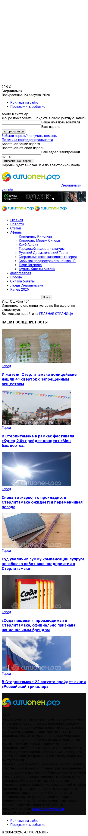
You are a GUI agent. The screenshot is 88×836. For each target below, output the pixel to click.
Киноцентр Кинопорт (35, 236)
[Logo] (18, 213)
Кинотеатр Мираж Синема (39, 240)
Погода (16, 277)
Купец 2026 (19, 289)
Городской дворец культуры (42, 249)
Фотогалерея (20, 273)
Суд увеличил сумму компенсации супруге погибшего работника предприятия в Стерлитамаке (43, 564)
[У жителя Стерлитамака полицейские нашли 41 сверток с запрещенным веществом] (36, 362)
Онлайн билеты (22, 281)
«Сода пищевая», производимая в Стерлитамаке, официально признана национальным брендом (38, 625)
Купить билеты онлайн (37, 269)
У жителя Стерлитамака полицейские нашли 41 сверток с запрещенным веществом (39, 379)
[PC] (44, 201)
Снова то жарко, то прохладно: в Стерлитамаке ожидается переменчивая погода (42, 502)
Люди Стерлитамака (26, 285)
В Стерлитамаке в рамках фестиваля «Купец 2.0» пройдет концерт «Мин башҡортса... (38, 441)
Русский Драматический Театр (43, 253)
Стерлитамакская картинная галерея (48, 257)
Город (6, 366)
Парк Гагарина (30, 265)
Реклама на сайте (24, 102)
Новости (17, 224)
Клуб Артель (28, 245)
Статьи (15, 228)
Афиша (16, 232)
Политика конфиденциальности (27, 140)
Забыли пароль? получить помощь (29, 136)
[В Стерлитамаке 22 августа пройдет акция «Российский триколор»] (36, 670)
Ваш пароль (50, 127)
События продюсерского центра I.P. (47, 261)
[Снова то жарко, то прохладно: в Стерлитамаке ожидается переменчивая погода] (36, 485)
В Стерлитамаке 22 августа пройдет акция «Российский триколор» (44, 684)
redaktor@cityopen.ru (48, 809)
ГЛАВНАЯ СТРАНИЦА (56, 314)
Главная (16, 220)
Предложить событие (27, 107)
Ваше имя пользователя (60, 122)
